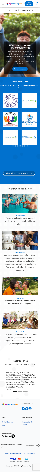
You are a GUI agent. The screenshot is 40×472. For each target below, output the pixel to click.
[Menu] (3, 3)
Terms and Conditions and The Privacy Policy (20, 453)
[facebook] (23, 410)
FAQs (3, 425)
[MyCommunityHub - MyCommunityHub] (14, 4)
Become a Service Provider (27, 423)
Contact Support (7, 422)
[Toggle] (33, 10)
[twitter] (26, 410)
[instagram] (30, 410)
